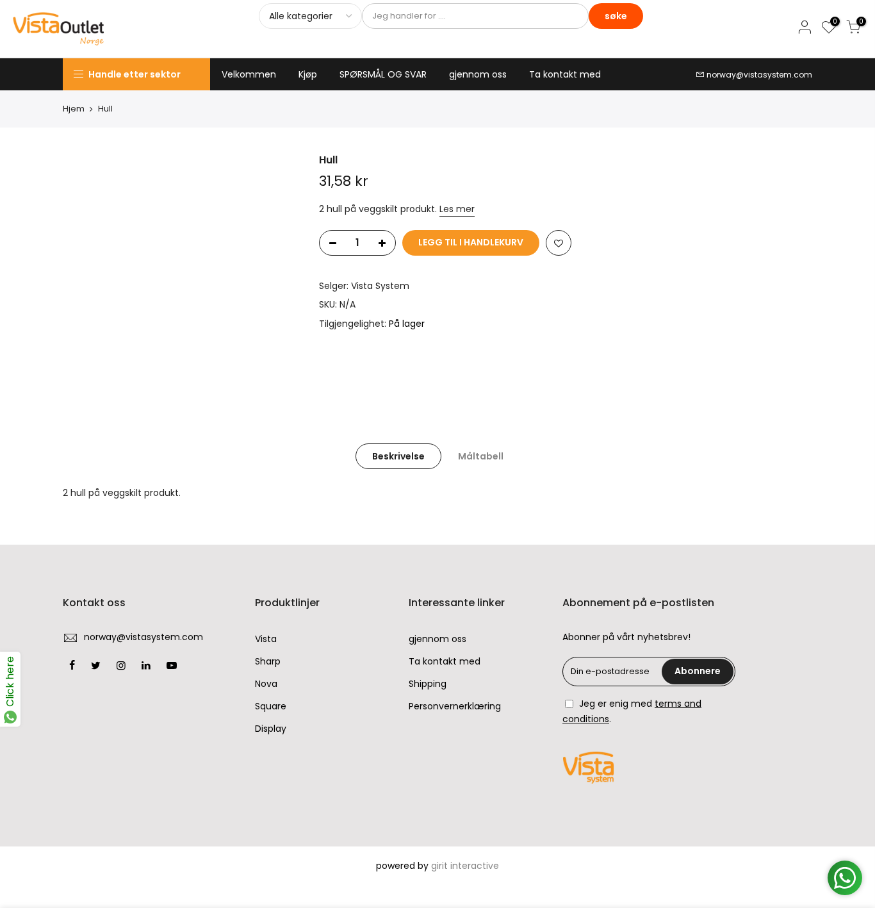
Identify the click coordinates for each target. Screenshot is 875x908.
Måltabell (480, 456)
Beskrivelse (398, 456)
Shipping (427, 683)
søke (616, 16)
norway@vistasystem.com (759, 74)
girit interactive (465, 865)
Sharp (268, 661)
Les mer (457, 208)
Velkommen (249, 74)
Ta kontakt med (565, 74)
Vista (266, 638)
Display (270, 728)
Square (270, 706)
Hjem (74, 109)
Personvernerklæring (455, 706)
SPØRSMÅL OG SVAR (383, 74)
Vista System (380, 285)
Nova (266, 683)
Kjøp (307, 74)
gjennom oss (478, 74)
